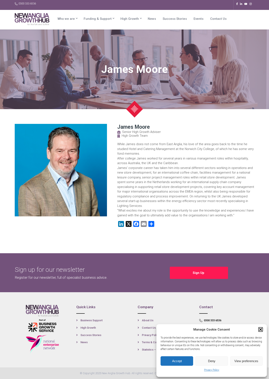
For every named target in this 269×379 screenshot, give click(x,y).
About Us (147, 320)
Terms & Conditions (154, 342)
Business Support (91, 320)
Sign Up (199, 273)
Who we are (66, 19)
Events (198, 19)
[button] (260, 329)
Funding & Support (98, 19)
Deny (211, 361)
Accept (177, 361)
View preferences (246, 361)
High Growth (129, 19)
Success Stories (175, 19)
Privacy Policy (211, 369)
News (152, 19)
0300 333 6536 (27, 3)
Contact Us (218, 19)
